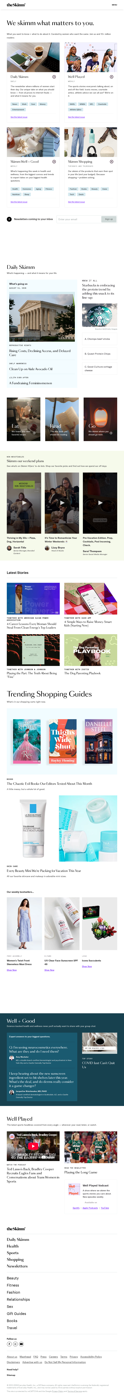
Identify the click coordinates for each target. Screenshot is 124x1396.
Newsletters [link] (17, 1266)
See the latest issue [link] (19, 117)
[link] (16, 4)
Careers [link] (53, 1356)
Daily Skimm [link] (18, 1240)
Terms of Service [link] (75, 1391)
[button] (33, 82)
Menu (114, 5)
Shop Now (12, 970)
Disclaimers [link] (13, 1362)
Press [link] (44, 1356)
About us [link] (12, 1356)
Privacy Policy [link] (58, 1391)
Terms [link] (63, 1356)
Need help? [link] (12, 1369)
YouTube (105, 1208)
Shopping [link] (15, 1260)
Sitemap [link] (11, 1375)
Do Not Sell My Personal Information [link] (65, 1362)
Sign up (109, 219)
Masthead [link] (25, 1356)
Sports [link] (13, 1253)
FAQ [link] (35, 1356)
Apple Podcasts (90, 1208)
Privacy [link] (74, 1356)
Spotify (76, 1208)
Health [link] (13, 1246)
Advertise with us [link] (32, 1362)
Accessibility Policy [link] (91, 1356)
